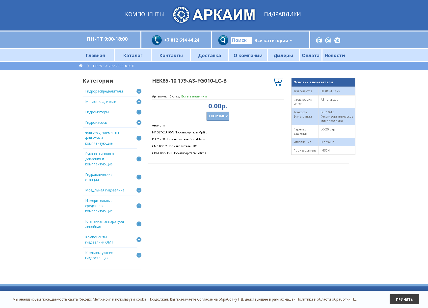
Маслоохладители (100, 101)
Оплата (311, 55)
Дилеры (283, 55)
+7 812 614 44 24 (181, 40)
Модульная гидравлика (104, 190)
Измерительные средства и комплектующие (99, 205)
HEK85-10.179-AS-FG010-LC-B (113, 66)
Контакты (171, 55)
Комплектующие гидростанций (99, 255)
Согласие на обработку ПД (220, 299)
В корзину (218, 116)
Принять (404, 299)
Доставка (209, 55)
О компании (248, 55)
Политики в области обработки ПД (326, 299)
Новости (334, 55)
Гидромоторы (97, 112)
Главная (95, 55)
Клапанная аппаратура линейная (104, 224)
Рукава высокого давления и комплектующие (99, 158)
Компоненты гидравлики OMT (99, 240)
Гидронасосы (96, 122)
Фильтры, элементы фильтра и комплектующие (102, 138)
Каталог (133, 55)
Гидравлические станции (98, 177)
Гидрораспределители (104, 91)
